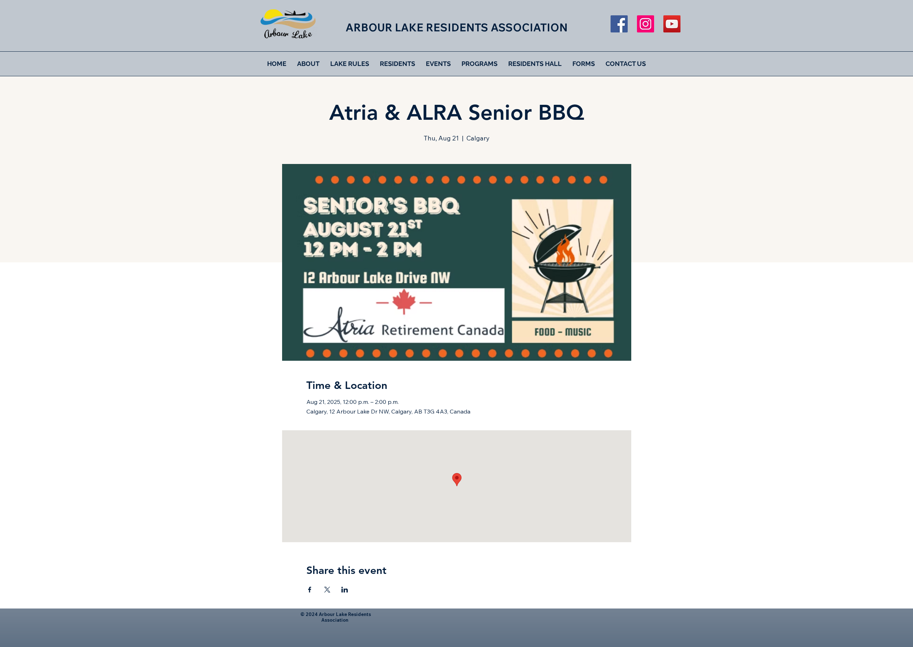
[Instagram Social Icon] (645, 23)
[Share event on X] (327, 589)
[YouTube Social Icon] (671, 23)
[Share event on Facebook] (309, 589)
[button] (308, 64)
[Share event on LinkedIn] (344, 589)
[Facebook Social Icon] (619, 23)
